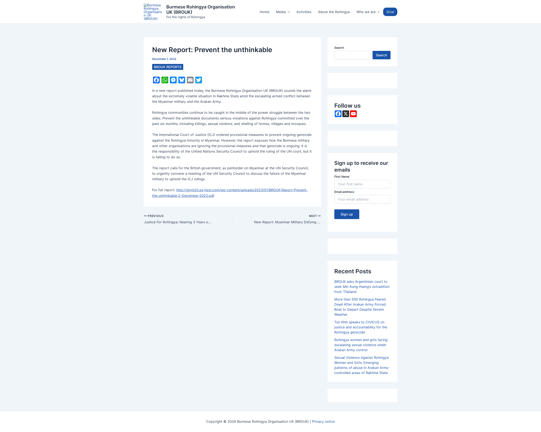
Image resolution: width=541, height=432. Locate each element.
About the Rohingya (334, 12)
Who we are (366, 12)
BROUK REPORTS (168, 67)
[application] (288, 11)
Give (390, 12)
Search (339, 47)
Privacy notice (323, 421)
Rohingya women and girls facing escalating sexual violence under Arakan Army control (361, 345)
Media (281, 12)
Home (264, 12)
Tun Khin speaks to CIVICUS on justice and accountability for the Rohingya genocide (360, 327)
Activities (303, 12)
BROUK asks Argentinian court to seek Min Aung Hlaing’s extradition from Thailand (361, 286)
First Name (341, 176)
